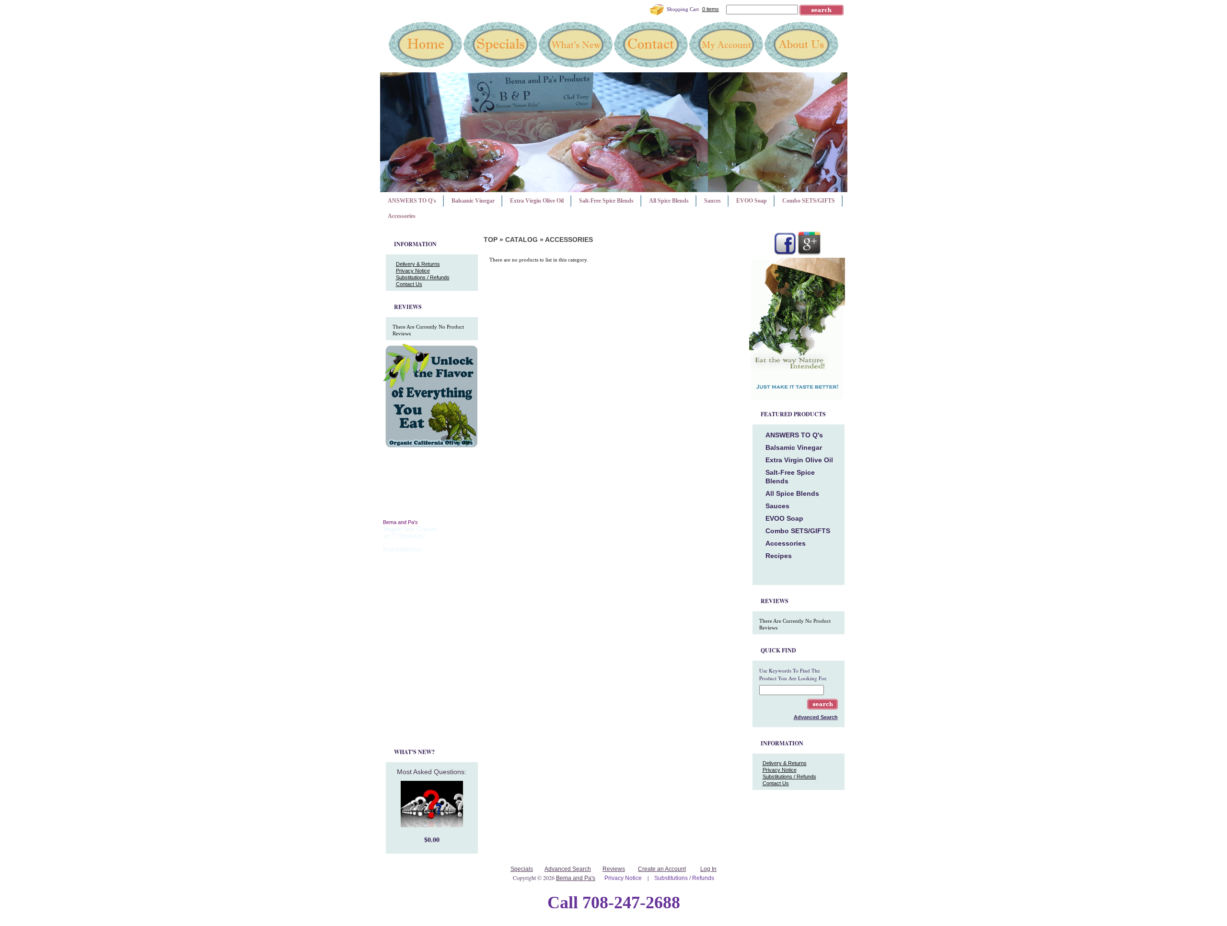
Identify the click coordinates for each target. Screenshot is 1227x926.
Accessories (402, 216)
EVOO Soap (751, 200)
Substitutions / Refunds (423, 277)
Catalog (521, 239)
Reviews (613, 869)
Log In (708, 869)
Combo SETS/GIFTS (808, 200)
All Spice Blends (669, 200)
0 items (710, 9)
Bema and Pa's (575, 878)
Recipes (778, 556)
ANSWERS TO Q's (412, 200)
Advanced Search (567, 869)
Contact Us (409, 284)
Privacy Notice (413, 271)
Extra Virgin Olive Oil (537, 200)
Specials (521, 869)
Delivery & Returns (418, 264)
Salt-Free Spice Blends (606, 200)
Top (491, 239)
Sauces (712, 200)
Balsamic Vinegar (473, 200)
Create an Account (662, 869)
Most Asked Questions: (431, 772)
